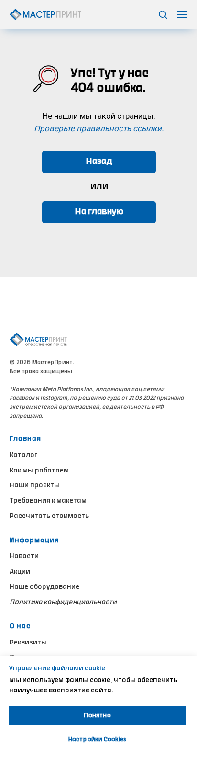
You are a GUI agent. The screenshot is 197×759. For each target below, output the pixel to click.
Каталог (23, 456)
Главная (25, 439)
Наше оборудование (44, 587)
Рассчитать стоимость (49, 516)
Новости (24, 557)
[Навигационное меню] (182, 14)
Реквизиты (28, 643)
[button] (162, 14)
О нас (20, 627)
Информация (34, 541)
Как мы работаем (39, 471)
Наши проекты (35, 486)
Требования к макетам (48, 501)
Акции (20, 572)
